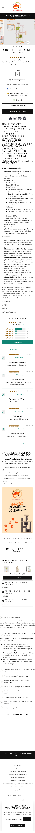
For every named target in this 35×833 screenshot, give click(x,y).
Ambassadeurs (17, 790)
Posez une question (17, 542)
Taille (17, 70)
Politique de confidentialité (17, 771)
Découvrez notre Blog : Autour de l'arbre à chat (17, 784)
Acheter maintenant (17, 111)
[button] (15, 57)
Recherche (17, 765)
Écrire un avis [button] (17, 342)
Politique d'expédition (17, 777)
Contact (17, 768)
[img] (14, 354)
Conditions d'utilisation (17, 781)
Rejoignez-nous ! (17, 800)
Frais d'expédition (17, 62)
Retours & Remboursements (17, 774)
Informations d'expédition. (17, 538)
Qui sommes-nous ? (17, 787)
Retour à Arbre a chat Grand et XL (19, 754)
